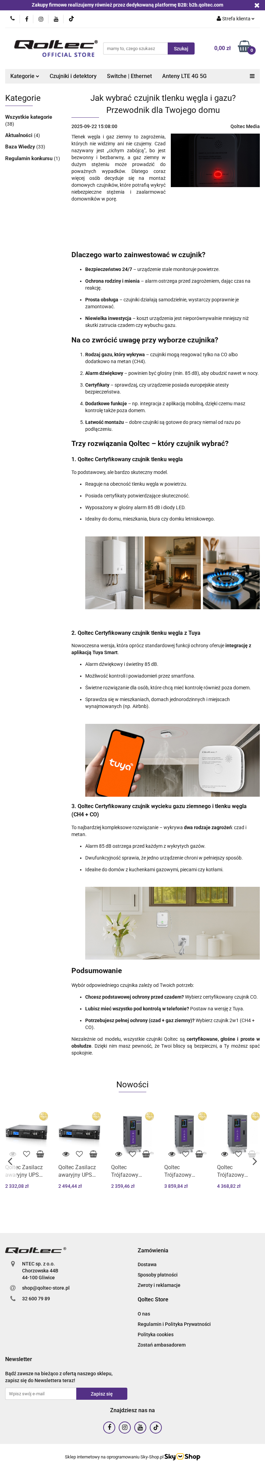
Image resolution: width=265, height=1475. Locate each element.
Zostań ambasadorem (162, 1345)
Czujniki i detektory (73, 76)
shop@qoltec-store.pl (46, 1288)
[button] (153, 1251)
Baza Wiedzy (20, 147)
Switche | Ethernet (129, 76)
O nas (144, 1314)
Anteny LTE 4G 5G (184, 76)
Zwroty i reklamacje (159, 1285)
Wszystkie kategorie (28, 117)
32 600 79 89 (36, 1298)
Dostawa (147, 1264)
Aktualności (19, 135)
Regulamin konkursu (29, 158)
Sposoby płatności (158, 1275)
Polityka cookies (156, 1334)
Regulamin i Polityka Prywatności (174, 1324)
